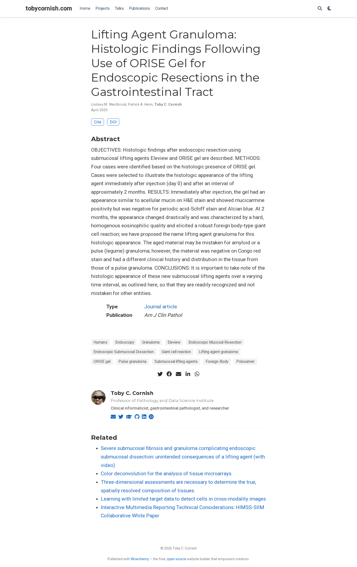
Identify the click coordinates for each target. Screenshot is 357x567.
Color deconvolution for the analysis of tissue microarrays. (167, 473)
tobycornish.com (49, 8)
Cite (97, 121)
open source (176, 559)
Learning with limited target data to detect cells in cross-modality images (183, 499)
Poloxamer (245, 361)
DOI (113, 121)
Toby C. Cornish (132, 393)
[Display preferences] (329, 8)
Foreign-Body (217, 361)
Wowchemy (140, 559)
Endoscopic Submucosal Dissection (124, 351)
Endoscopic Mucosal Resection (214, 342)
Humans (100, 342)
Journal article (160, 307)
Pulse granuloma (132, 361)
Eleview (174, 342)
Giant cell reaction (176, 351)
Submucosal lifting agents (176, 361)
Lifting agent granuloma (218, 351)
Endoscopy (124, 342)
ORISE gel (102, 361)
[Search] (320, 8)
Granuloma (151, 342)
